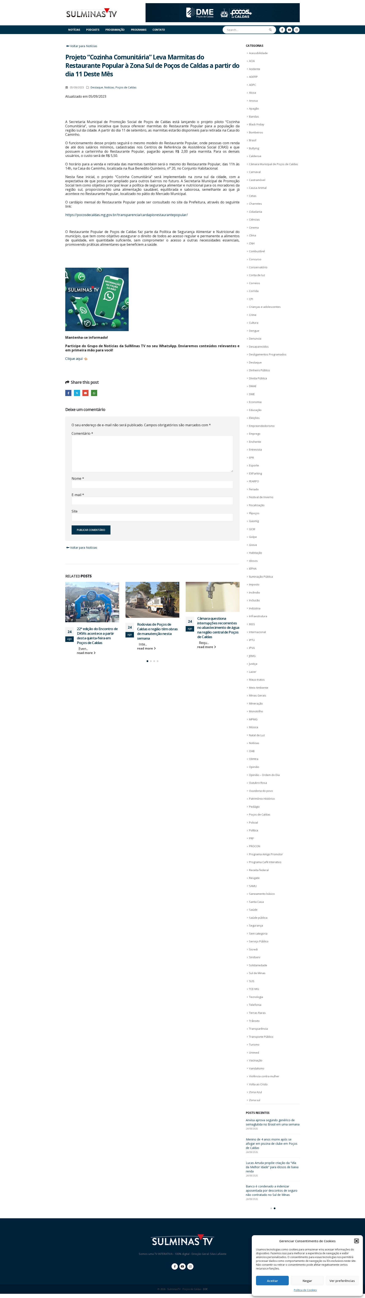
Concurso (255, 259)
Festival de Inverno (261, 497)
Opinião (254, 767)
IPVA (252, 648)
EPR (251, 457)
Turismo (254, 1044)
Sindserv (254, 957)
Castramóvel (257, 180)
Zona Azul (255, 1092)
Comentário (82, 433)
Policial (253, 822)
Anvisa (253, 101)
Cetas (252, 196)
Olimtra (253, 759)
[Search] (270, 29)
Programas (138, 30)
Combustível (257, 251)
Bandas (254, 116)
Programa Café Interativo (265, 862)
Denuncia (255, 338)
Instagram (190, 1271)
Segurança (256, 925)
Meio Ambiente (258, 687)
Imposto (254, 584)
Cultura (253, 323)
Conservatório (258, 267)
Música (253, 727)
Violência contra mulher (264, 1076)
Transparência (258, 1029)
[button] (356, 1241)
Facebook (68, 393)
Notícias (74, 30)
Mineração (256, 703)
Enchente (255, 442)
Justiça (253, 664)
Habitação (255, 553)
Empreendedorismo (262, 426)
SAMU (253, 886)
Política (253, 830)
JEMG (252, 656)
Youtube (182, 1271)
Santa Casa (256, 902)
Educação (255, 410)
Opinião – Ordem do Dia (264, 775)
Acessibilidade (258, 53)
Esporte (254, 465)
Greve (253, 545)
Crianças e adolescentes (265, 307)
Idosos (253, 561)
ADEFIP (253, 77)
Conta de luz (257, 275)
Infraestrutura (258, 616)
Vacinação (255, 1060)
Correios (254, 283)
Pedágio (254, 807)
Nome (78, 478)
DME (252, 394)
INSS (252, 624)
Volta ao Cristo (258, 1084)
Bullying (254, 148)
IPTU (252, 640)
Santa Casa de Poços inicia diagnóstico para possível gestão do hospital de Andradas (272, 1124)
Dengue (254, 331)
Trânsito (254, 1021)
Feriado (254, 489)
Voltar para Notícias (83, 46)
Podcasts (92, 30)
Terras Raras (257, 1013)
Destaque (97, 87)
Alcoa (252, 93)
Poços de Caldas (126, 87)
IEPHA (252, 568)
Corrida (254, 291)
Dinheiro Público (259, 370)
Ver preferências (342, 1281)
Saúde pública (258, 918)
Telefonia (255, 1005)
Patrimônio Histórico (262, 798)
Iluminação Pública (261, 576)
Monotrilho (256, 711)
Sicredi (253, 949)
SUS (251, 981)
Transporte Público (261, 1037)
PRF (251, 838)
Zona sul (254, 1100)
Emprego (254, 434)
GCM (252, 529)
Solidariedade (258, 965)
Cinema (254, 227)
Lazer (252, 672)
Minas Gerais (257, 695)
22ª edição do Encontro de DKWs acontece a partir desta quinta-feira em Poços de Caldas (272, 1148)
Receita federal (259, 870)
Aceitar (272, 1281)
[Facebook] (282, 30)
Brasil (252, 140)
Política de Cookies (305, 1290)
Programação (115, 30)
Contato (159, 30)
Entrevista (255, 449)
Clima (252, 235)
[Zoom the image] (223, 6)
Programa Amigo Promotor (266, 854)
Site (75, 511)
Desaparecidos (259, 346)
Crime (252, 315)
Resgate (254, 878)
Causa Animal (258, 188)
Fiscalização (256, 505)
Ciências (254, 219)
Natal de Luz (257, 735)
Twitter (77, 393)
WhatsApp (94, 393)
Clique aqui (74, 358)
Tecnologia (256, 997)
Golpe (253, 537)
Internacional (257, 632)
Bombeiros (256, 132)
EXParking (255, 473)
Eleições (254, 418)
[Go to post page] (92, 600)
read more (85, 648)
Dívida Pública (258, 378)
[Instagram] (297, 30)
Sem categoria (258, 933)
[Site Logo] (91, 12)
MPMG (253, 719)
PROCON (254, 846)
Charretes (255, 204)
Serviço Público (258, 941)
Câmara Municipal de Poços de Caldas (273, 164)
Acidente (254, 69)
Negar (307, 1281)
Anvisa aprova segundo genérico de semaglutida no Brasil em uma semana (217, 625)
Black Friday (256, 124)
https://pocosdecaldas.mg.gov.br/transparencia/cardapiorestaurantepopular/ (126, 214)
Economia (255, 402)
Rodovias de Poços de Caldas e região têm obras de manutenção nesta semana (97, 631)
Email (85, 393)
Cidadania (255, 212)
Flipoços (254, 513)
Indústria (254, 608)
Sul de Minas (257, 973)
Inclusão (254, 600)
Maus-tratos (257, 679)
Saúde (253, 909)
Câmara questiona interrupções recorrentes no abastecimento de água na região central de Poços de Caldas (158, 627)
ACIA (252, 61)
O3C (205, 1293)
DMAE (252, 386)
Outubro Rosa (258, 783)
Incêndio (254, 592)
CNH (252, 243)
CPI (251, 299)
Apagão (254, 108)
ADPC (252, 85)
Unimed (254, 1052)
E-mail (78, 495)
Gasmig (254, 521)
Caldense (255, 156)
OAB (252, 751)
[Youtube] (289, 30)
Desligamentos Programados (267, 354)
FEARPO (254, 481)
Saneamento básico (262, 894)
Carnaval (255, 172)
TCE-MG (254, 989)
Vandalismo (256, 1068)
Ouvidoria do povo (261, 791)
